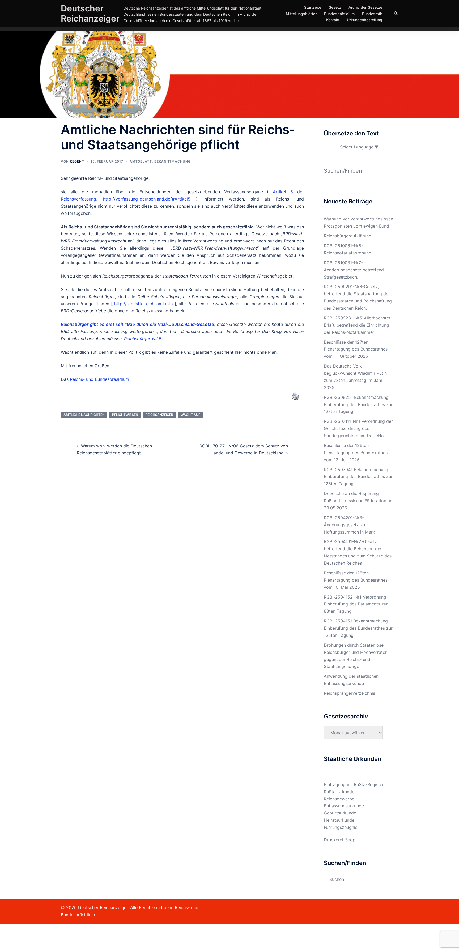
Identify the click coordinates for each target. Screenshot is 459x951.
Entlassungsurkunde (344, 805)
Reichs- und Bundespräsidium (99, 379)
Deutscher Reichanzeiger (90, 13)
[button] (396, 13)
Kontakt (332, 20)
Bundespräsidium (339, 13)
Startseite (312, 7)
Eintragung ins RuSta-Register (354, 784)
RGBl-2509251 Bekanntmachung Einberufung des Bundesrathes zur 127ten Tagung (358, 404)
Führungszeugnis (340, 827)
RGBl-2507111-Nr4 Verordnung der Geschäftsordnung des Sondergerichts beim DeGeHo (358, 428)
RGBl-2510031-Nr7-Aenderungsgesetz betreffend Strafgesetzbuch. (354, 270)
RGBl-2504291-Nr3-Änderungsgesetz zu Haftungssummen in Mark (349, 525)
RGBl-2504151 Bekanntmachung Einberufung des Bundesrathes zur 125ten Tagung (358, 628)
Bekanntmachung (172, 161)
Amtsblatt (141, 161)
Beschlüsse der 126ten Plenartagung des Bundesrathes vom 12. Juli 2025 (356, 452)
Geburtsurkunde (340, 813)
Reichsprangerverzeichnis (349, 693)
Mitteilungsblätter (301, 13)
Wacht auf (190, 415)
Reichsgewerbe (339, 798)
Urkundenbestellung (364, 20)
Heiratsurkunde (339, 820)
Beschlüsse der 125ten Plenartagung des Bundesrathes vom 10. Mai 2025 (356, 580)
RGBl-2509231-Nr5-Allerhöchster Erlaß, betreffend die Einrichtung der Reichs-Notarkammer (357, 325)
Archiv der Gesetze (365, 7)
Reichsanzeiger (159, 415)
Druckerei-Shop (339, 839)
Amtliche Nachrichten (84, 415)
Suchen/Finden (343, 171)
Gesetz (335, 7)
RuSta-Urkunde (339, 791)
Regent (77, 161)
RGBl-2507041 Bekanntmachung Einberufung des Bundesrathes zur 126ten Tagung (358, 477)
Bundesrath (372, 13)
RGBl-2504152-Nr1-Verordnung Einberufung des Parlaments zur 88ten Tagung (356, 604)
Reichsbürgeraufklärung (347, 235)
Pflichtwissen (125, 415)
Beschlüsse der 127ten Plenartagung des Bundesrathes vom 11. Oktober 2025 (356, 349)
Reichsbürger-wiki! (142, 338)
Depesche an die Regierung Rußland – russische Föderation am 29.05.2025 (359, 500)
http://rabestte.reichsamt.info (143, 303)
